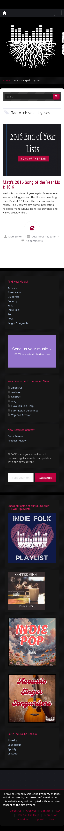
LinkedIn (13, 753)
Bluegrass (13, 296)
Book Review (15, 436)
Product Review (17, 440)
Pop (10, 314)
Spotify (12, 749)
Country (12, 301)
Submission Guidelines (24, 410)
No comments (34, 240)
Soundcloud (14, 744)
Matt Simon (15, 236)
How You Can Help (22, 406)
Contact (15, 396)
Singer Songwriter (19, 323)
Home (6, 80)
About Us (16, 387)
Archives (16, 392)
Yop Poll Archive (21, 415)
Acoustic (13, 288)
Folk (10, 305)
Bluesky (12, 740)
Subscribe (45, 478)
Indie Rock (14, 309)
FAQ (13, 401)
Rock (10, 318)
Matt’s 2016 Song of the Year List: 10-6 (31, 185)
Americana (14, 292)
